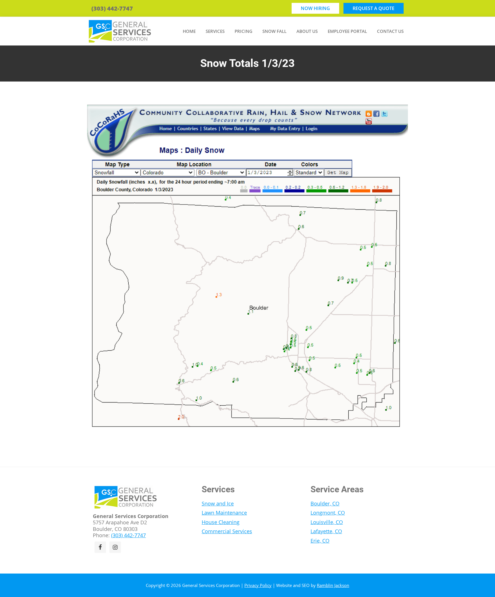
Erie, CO (320, 540)
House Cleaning (220, 522)
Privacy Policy (258, 585)
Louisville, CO (327, 522)
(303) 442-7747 (112, 8)
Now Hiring (315, 8)
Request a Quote (373, 8)
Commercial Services (227, 531)
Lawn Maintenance (224, 512)
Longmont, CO (328, 512)
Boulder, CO (325, 503)
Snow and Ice (218, 503)
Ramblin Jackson (333, 585)
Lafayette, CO (326, 531)
